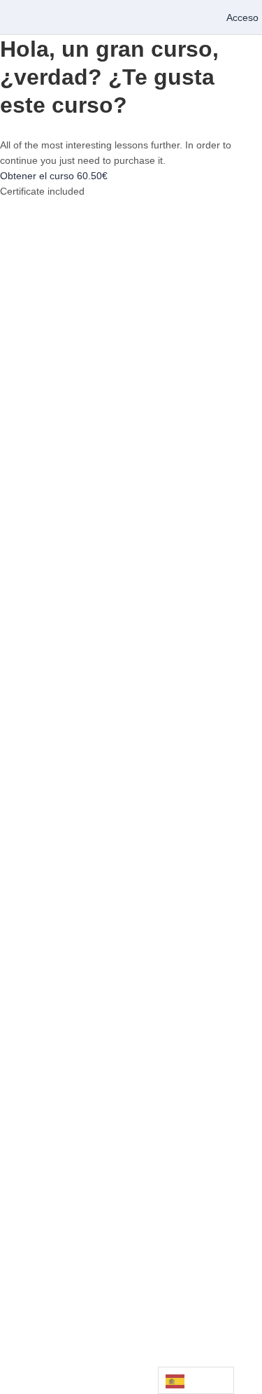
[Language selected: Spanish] (196, 1380)
